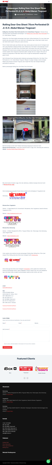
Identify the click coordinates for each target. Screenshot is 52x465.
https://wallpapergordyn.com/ (14, 213)
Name (4, 323)
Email (20, 323)
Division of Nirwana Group (21, 462)
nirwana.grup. (35, 255)
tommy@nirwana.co (7, 287)
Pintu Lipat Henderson (8, 445)
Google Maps (9, 394)
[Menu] (48, 1)
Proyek (35, 14)
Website (36, 323)
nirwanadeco (27, 268)
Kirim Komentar (7, 347)
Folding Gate (6, 442)
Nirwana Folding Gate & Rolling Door (15, 149)
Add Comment (6, 329)
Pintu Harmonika (7, 444)
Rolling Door (6, 447)
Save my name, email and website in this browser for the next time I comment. (19, 343)
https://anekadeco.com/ (13, 235)
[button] (48, 461)
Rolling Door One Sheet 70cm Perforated (37, 33)
